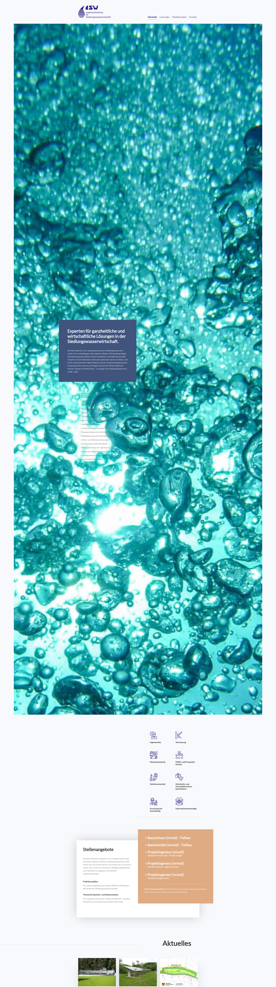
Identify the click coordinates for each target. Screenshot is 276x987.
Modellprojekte (179, 17)
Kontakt (193, 17)
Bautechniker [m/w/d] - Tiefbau (170, 845)
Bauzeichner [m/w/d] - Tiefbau (169, 838)
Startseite (152, 17)
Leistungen (164, 17)
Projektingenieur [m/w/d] (166, 852)
